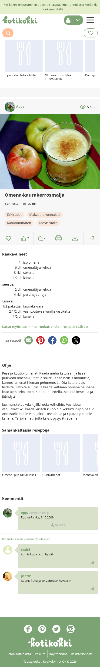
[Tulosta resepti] (58, 238)
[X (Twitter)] (76, 340)
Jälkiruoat (14, 214)
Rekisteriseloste (82, 654)
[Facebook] (52, 340)
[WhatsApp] (64, 340)
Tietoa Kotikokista (18, 654)
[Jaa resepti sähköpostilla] (28, 340)
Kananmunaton (19, 223)
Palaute (40, 654)
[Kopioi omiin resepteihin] (75, 238)
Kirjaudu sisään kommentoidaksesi (26, 539)
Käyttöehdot (58, 654)
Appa (19, 106)
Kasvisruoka (48, 223)
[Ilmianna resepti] (91, 238)
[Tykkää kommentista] (93, 562)
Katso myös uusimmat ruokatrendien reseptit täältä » (45, 326)
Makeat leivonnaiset (44, 214)
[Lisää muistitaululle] (8, 238)
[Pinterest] (40, 340)
